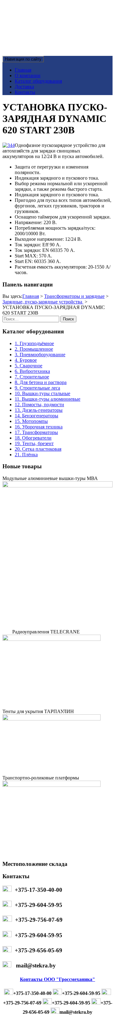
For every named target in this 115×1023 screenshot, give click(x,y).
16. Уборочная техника (39, 426)
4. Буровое (26, 360)
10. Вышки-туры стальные (42, 393)
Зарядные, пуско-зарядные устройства (42, 301)
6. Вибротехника (32, 371)
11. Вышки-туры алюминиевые (47, 399)
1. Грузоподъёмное (34, 343)
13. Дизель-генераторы (39, 410)
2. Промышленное (34, 349)
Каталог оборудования (38, 81)
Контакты (25, 92)
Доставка (24, 86)
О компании (27, 75)
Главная (23, 70)
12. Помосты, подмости (39, 404)
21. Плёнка (26, 454)
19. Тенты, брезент (34, 443)
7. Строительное (32, 376)
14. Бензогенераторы (36, 415)
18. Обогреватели (33, 438)
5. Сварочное (28, 365)
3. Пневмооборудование (40, 354)
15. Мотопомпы (31, 421)
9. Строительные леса (37, 387)
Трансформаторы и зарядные (74, 296)
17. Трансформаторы (36, 432)
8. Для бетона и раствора (41, 382)
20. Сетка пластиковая (38, 449)
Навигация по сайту (23, 59)
